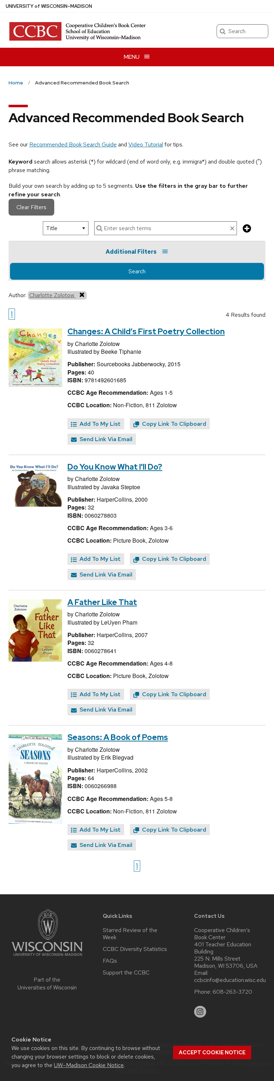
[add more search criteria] (247, 229)
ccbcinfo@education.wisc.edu (230, 980)
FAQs (110, 960)
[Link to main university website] (47, 957)
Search (137, 271)
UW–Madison (49, 6)
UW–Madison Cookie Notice (89, 1065)
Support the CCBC (126, 972)
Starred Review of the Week (130, 934)
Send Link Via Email (105, 439)
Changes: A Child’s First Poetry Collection (146, 331)
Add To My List (99, 424)
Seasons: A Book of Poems (117, 737)
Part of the (47, 984)
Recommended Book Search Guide (73, 144)
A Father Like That (102, 602)
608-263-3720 (232, 991)
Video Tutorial (145, 144)
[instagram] (200, 1012)
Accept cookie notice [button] (212, 1052)
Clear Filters (31, 207)
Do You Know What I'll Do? (114, 467)
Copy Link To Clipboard (173, 424)
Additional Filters (131, 251)
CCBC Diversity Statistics (135, 949)
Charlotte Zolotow (52, 295)
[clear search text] (232, 229)
